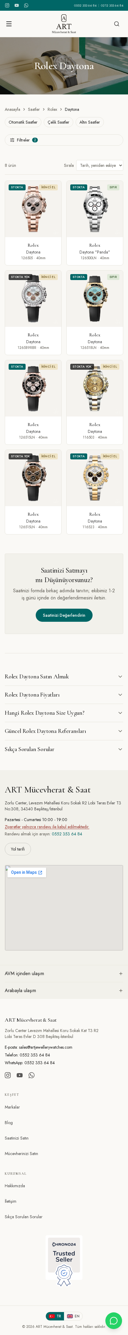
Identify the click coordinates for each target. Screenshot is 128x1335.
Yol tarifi (18, 849)
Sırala (69, 165)
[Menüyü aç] (8, 23)
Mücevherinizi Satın (21, 1154)
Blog (9, 1123)
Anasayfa (12, 109)
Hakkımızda (15, 1186)
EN (77, 1316)
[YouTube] (16, 5)
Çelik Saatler (58, 122)
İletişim (10, 1201)
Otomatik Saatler (23, 122)
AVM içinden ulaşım (24, 973)
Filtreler (26, 140)
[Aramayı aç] (116, 23)
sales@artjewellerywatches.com (45, 1047)
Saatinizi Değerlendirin (64, 615)
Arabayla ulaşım (20, 990)
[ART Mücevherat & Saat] (64, 23)
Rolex (52, 109)
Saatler (34, 109)
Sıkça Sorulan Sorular (24, 1217)
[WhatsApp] (26, 5)
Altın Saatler (89, 122)
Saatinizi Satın (17, 1138)
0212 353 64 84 (112, 5)
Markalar (12, 1107)
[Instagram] (7, 5)
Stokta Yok (20, 277)
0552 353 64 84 (85, 5)
